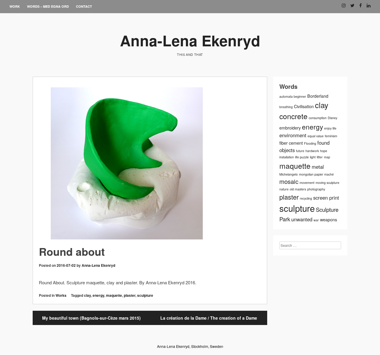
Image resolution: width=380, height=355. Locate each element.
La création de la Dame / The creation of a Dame (208, 318)
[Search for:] (310, 245)
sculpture (145, 295)
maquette (114, 295)
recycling (306, 198)
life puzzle (302, 157)
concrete (293, 116)
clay (87, 295)
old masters (298, 189)
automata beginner (292, 96)
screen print (326, 197)
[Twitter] (352, 3)
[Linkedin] (368, 3)
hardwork (312, 151)
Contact (84, 6)
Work (15, 6)
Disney (332, 118)
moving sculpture (327, 182)
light (313, 157)
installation (286, 157)
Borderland (317, 96)
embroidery (290, 128)
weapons (328, 220)
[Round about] (150, 164)
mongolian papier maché (316, 174)
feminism (331, 136)
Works (61, 295)
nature (284, 189)
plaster (129, 295)
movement (307, 182)
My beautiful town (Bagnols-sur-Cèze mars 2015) (91, 318)
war (316, 220)
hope (323, 151)
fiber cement (291, 143)
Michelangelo (288, 174)
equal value (316, 136)
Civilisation (304, 106)
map (327, 157)
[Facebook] (360, 3)
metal (318, 166)
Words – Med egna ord (48, 6)
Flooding (310, 143)
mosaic (288, 181)
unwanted (301, 219)
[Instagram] (343, 3)
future (300, 151)
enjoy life (330, 128)
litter (320, 157)
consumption (318, 118)
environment (292, 135)
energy (98, 295)
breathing (286, 107)
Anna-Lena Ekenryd (190, 40)
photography (316, 189)
